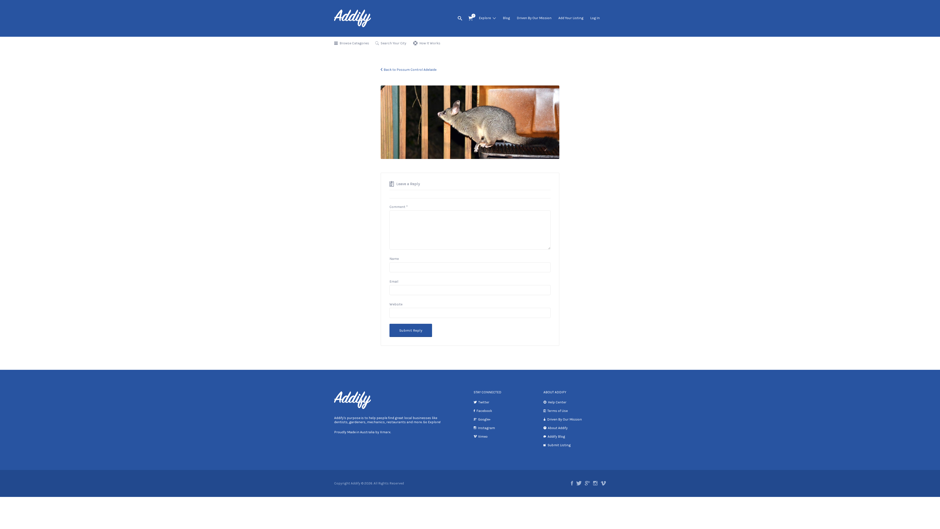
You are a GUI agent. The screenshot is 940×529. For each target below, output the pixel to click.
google (587, 483)
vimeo (603, 483)
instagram (595, 483)
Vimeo (483, 436)
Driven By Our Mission (534, 18)
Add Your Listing (570, 18)
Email (393, 281)
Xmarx (385, 432)
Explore (485, 18)
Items (470, 18)
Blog (506, 18)
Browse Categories (354, 43)
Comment (398, 207)
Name (394, 259)
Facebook (484, 411)
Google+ (484, 419)
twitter (579, 483)
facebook (572, 483)
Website (395, 304)
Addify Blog (556, 436)
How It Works (429, 43)
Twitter (483, 402)
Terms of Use (557, 411)
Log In (595, 18)
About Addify (558, 428)
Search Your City (393, 43)
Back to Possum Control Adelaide (410, 70)
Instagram (486, 428)
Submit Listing (559, 445)
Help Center (557, 402)
